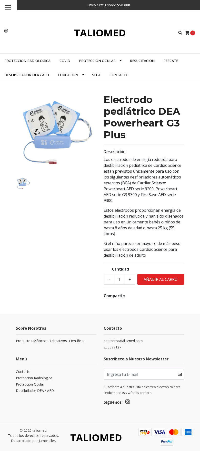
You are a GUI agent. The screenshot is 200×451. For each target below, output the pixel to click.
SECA (96, 75)
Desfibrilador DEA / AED (26, 75)
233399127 (112, 347)
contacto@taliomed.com (123, 340)
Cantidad (120, 269)
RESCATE (170, 60)
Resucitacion (142, 60)
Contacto (119, 75)
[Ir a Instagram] (6, 30)
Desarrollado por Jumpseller (33, 440)
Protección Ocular (97, 60)
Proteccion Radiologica (27, 60)
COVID (65, 60)
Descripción (115, 151)
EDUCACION (68, 75)
